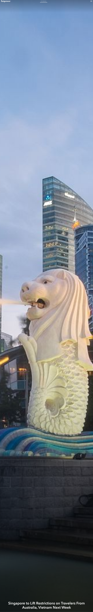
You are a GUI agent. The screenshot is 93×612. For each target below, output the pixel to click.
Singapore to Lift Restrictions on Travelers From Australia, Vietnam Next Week (46, 605)
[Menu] (91, 1)
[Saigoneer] (5, 1)
